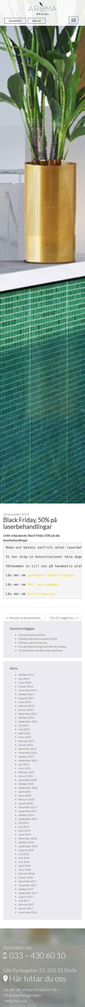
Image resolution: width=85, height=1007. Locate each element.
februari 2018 (26, 873)
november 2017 (28, 885)
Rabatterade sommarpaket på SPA (38, 638)
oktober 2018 (26, 842)
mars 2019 (25, 834)
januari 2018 (26, 877)
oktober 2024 (26, 674)
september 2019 (28, 819)
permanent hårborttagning (51, 575)
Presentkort (15, 20)
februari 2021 (26, 772)
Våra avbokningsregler (22, 995)
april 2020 (24, 791)
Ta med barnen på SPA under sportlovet (41, 650)
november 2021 (28, 752)
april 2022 (24, 733)
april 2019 (24, 830)
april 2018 (24, 865)
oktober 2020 (26, 783)
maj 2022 (24, 729)
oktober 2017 (26, 889)
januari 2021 (26, 776)
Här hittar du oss (37, 978)
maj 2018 (24, 861)
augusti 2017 (26, 896)
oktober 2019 (26, 815)
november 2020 (28, 780)
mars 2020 (25, 795)
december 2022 (28, 713)
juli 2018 (24, 854)
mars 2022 (25, 737)
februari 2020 (26, 799)
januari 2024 (26, 686)
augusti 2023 (26, 698)
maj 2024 (24, 678)
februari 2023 (26, 705)
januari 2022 (26, 744)
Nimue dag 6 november (32, 634)
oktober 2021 (26, 756)
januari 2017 (26, 908)
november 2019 (28, 811)
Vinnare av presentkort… (25, 618)
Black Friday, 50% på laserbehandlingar (30, 523)
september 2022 (28, 721)
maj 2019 (24, 826)
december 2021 (28, 748)
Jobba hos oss (15, 1000)
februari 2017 (26, 904)
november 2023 (28, 690)
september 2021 (28, 760)
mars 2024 (25, 682)
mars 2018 (25, 869)
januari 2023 (26, 709)
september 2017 (28, 893)
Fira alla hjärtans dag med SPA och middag (42, 646)
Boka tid (36, 20)
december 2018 (28, 838)
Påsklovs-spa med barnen (33, 642)
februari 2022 (26, 741)
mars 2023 (25, 702)
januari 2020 (26, 803)
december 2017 (28, 881)
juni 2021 (24, 764)
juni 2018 (24, 858)
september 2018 (28, 846)
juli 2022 (24, 725)
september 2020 (28, 787)
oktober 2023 (26, 694)
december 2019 (28, 807)
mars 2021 (25, 768)
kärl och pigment (43, 584)
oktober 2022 (26, 717)
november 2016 (28, 912)
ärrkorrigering (41, 594)
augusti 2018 (26, 850)
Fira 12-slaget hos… (62, 618)
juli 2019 (24, 822)
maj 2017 (24, 900)
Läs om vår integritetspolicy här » (31, 989)
